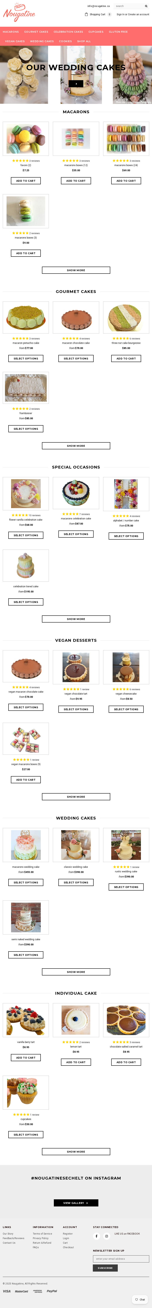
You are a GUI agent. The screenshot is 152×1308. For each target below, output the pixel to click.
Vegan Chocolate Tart (76, 693)
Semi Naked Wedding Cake (25, 939)
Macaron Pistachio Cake (26, 343)
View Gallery (69, 1203)
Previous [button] (11, 75)
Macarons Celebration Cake (76, 518)
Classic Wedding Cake (76, 867)
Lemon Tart (76, 1046)
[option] (76, 75)
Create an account (138, 14)
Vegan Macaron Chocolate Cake (26, 691)
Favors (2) (26, 165)
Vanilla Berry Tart (26, 1042)
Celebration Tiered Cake (25, 586)
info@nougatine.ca (98, 6)
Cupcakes (26, 1119)
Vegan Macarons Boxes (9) (26, 764)
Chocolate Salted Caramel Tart (126, 1046)
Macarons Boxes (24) (126, 165)
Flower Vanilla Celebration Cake (25, 519)
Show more (76, 270)
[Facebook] (96, 1236)
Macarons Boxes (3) (26, 237)
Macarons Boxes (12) (76, 165)
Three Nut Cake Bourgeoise (126, 343)
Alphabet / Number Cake (126, 520)
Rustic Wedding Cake (126, 871)
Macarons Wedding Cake (25, 867)
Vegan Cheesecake (126, 693)
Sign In (120, 14)
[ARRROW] (76, 83)
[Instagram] (106, 1236)
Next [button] (141, 75)
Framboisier (26, 413)
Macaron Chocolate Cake (76, 343)
